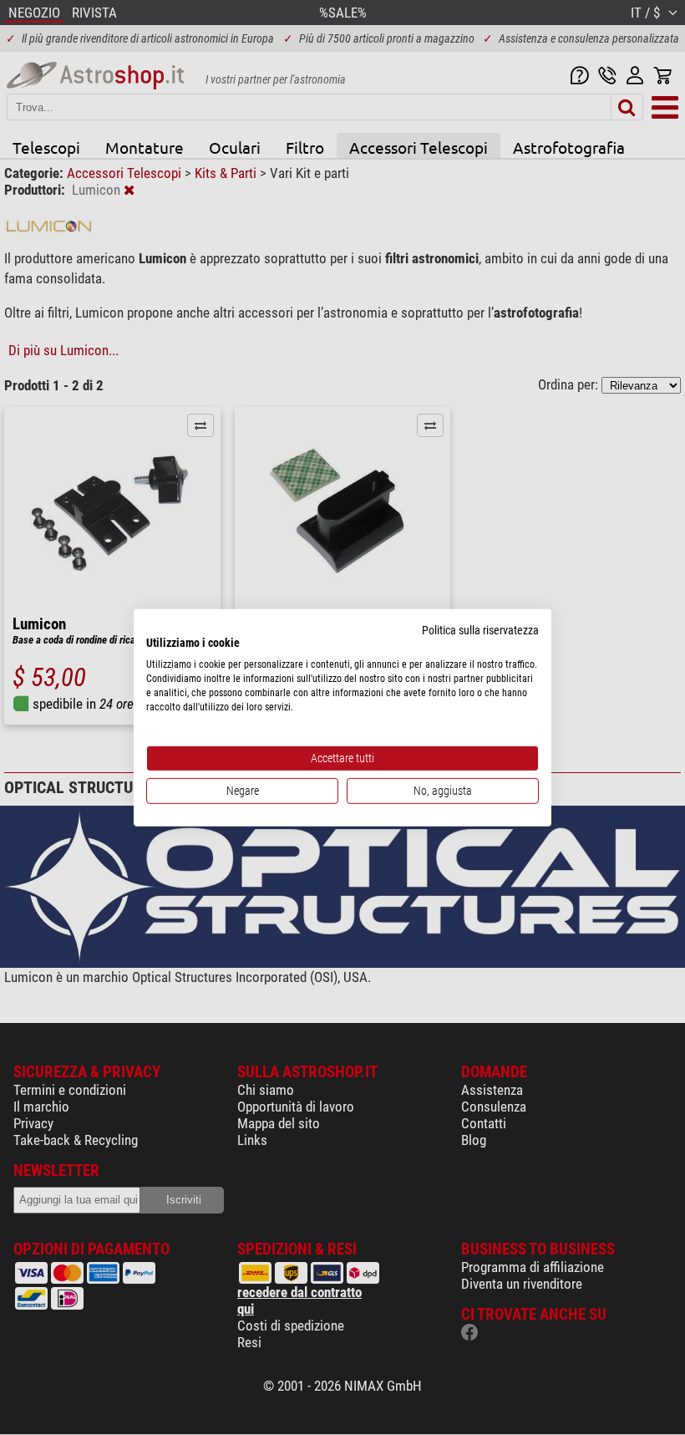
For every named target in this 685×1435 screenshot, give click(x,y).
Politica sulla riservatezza (480, 629)
